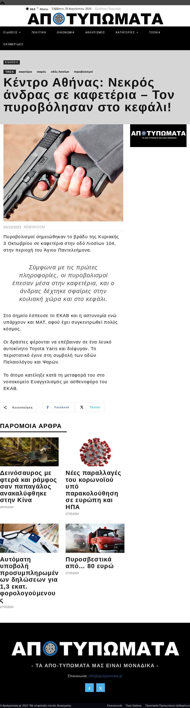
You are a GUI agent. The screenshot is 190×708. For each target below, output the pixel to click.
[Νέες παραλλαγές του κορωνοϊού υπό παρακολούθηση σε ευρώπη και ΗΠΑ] (95, 451)
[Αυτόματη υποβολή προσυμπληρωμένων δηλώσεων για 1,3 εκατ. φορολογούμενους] (29, 538)
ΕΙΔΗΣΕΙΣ (11, 62)
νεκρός (41, 71)
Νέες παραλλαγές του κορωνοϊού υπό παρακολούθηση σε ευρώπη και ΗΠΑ (93, 489)
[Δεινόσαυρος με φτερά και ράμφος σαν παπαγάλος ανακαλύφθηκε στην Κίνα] (29, 451)
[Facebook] (89, 687)
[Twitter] (100, 687)
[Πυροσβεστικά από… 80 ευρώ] (95, 538)
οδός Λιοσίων (60, 71)
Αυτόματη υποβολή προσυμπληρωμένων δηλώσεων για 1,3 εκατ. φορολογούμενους (29, 579)
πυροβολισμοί (83, 71)
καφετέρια (25, 71)
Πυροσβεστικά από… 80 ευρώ (90, 563)
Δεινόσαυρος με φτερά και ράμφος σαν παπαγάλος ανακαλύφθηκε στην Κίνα (28, 486)
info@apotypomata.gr (105, 676)
